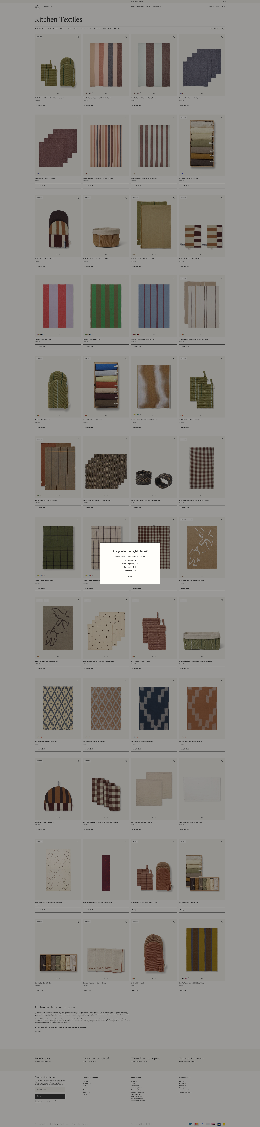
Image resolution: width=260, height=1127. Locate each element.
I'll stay (130, 576)
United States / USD (130, 560)
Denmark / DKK (130, 567)
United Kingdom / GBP (130, 564)
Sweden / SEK (130, 570)
